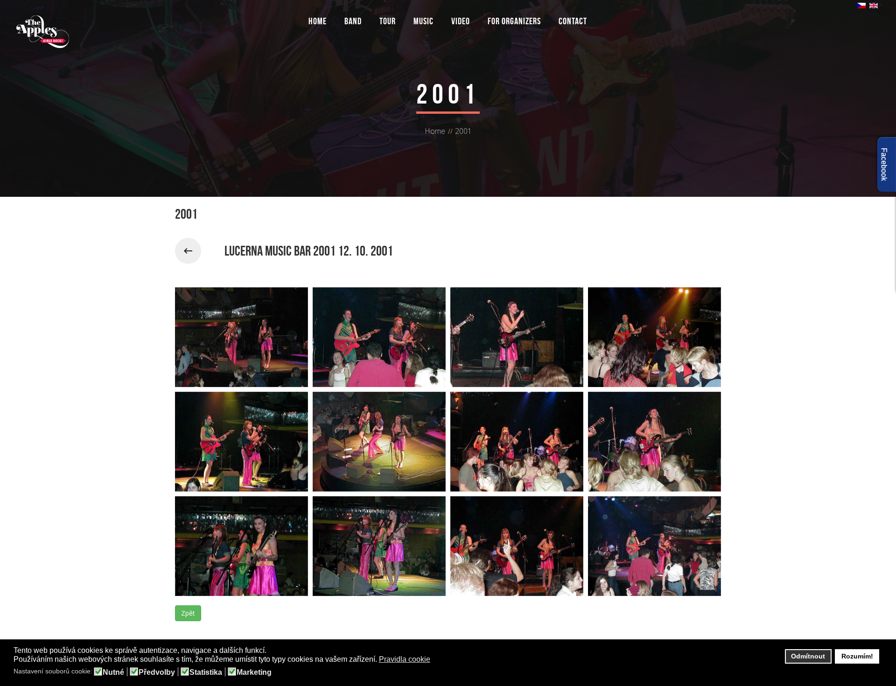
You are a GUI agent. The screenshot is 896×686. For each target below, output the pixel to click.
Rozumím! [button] (857, 656)
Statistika (205, 672)
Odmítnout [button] (808, 656)
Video (460, 21)
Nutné (113, 672)
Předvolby (157, 672)
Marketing (254, 672)
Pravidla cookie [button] (404, 659)
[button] (436, 659)
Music (423, 21)
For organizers (514, 21)
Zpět (188, 613)
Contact (573, 21)
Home (317, 21)
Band (353, 21)
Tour (387, 21)
